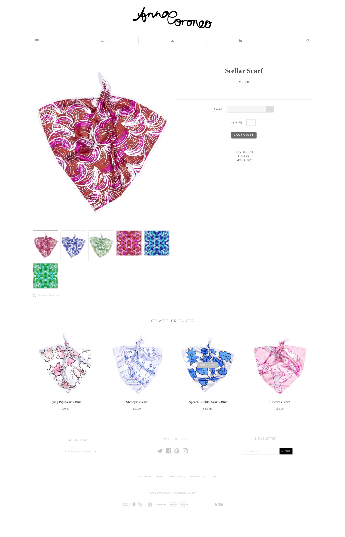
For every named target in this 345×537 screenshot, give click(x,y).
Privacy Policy (197, 476)
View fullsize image (46, 295)
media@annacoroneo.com (79, 451)
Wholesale (145, 476)
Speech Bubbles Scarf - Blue (208, 402)
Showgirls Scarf (137, 402)
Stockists (160, 476)
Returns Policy (177, 476)
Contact (213, 476)
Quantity (236, 122)
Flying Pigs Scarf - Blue (65, 402)
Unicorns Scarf (279, 402)
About (131, 476)
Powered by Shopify (185, 492)
